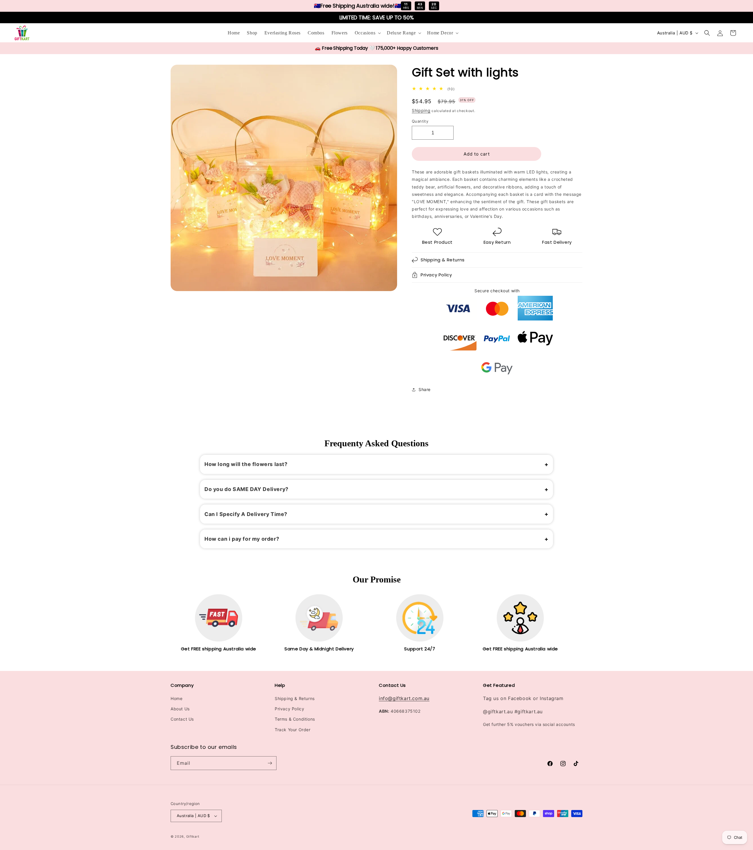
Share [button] (425, 389)
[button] (367, 33)
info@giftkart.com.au (404, 698)
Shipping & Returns (295, 698)
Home (176, 698)
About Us (180, 708)
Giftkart (192, 836)
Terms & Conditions (295, 719)
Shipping (421, 110)
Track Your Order (293, 729)
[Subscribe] (269, 763)
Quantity (420, 121)
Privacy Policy (289, 708)
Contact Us (182, 719)
